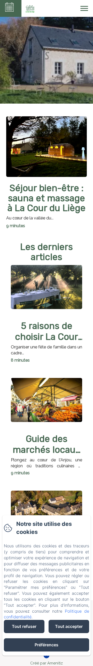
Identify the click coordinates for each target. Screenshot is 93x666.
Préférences (46, 644)
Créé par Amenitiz (46, 663)
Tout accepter (69, 626)
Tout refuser (24, 626)
